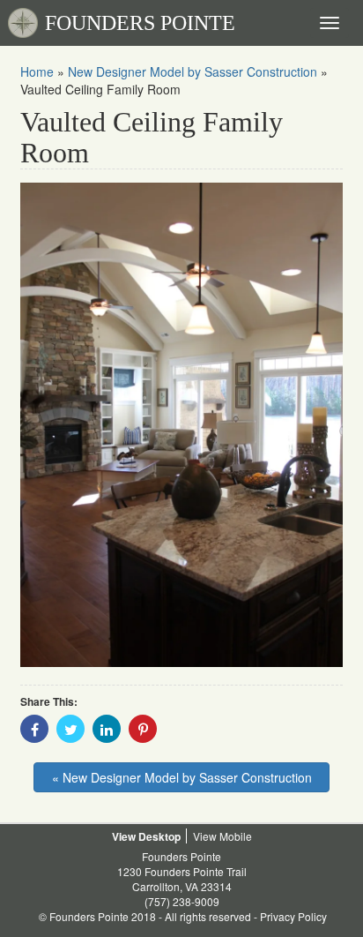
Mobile (235, 835)
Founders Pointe (181, 856)
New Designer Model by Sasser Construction (192, 71)
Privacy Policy (293, 916)
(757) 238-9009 (181, 901)
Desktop (159, 836)
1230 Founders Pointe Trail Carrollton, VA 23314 (182, 879)
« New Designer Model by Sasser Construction (182, 777)
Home (37, 71)
